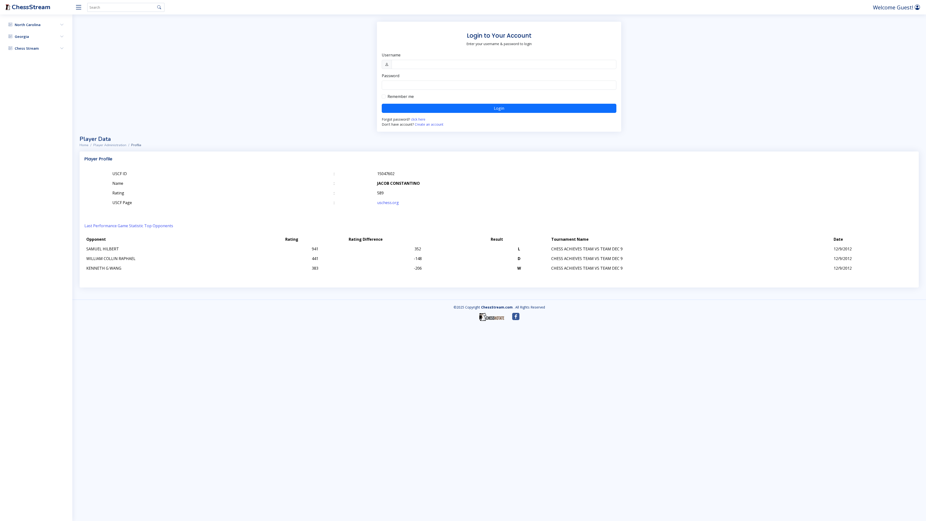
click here (418, 119)
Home (84, 145)
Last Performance (100, 225)
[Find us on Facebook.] (515, 316)
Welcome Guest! (894, 7)
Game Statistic (130, 225)
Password (390, 75)
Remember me (401, 96)
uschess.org (388, 202)
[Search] (159, 7)
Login (499, 108)
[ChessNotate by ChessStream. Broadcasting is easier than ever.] (491, 317)
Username (391, 55)
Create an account (429, 124)
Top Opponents (158, 225)
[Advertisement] (858, 181)
